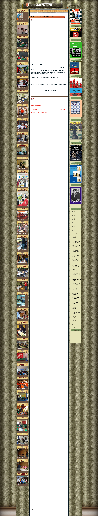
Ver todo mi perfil (19, 20)
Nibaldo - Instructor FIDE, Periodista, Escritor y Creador (23, 19)
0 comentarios (36, 98)
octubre (74, 236)
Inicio (49, 109)
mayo (74, 316)
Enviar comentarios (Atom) (42, 112)
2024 (73, 214)
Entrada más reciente (35, 109)
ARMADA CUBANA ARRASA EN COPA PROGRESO (76, 249)
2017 (73, 223)
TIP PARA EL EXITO (75, 251)
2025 (73, 212)
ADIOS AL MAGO (75, 284)
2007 (73, 327)
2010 (73, 323)
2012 (73, 230)
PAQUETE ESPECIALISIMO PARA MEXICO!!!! (42, 16)
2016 (73, 225)
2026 (73, 211)
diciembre (74, 233)
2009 (73, 324)
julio (73, 238)
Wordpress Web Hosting (28, 509)
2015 (73, 226)
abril (73, 317)
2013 (73, 229)
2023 (73, 215)
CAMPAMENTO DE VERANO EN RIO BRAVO (75, 294)
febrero (74, 320)
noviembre (74, 234)
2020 (73, 219)
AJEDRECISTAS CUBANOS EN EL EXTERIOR (75, 277)
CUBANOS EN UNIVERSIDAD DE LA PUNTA (76, 306)
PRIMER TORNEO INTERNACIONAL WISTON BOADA (75, 254)
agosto (74, 237)
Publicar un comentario (36, 105)
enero (74, 321)
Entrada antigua (62, 109)
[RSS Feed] (27, 5)
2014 (73, 227)
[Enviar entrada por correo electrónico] (32, 99)
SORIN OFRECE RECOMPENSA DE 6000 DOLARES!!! (77, 263)
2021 (73, 218)
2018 (73, 222)
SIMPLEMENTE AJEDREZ (41, 5)
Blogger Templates (35, 509)
